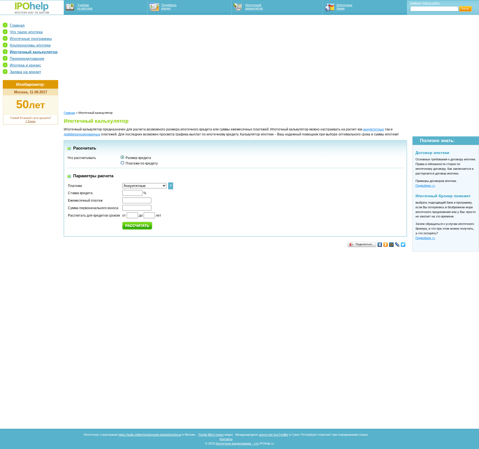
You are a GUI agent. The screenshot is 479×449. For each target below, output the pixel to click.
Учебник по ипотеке (85, 6)
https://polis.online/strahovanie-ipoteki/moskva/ (150, 434)
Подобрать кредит (169, 6)
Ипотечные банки (344, 6)
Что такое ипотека (26, 32)
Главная (415, 2)
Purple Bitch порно (211, 434)
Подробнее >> (425, 185)
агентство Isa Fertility (273, 434)
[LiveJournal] (397, 244)
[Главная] (32, 12)
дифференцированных (82, 134)
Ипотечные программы (31, 38)
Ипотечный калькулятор (254, 6)
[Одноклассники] (386, 244)
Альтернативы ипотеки (30, 45)
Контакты (226, 439)
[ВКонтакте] (380, 244)
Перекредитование (27, 58)
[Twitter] (403, 244)
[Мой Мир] (391, 244)
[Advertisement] (30, 213)
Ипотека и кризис (25, 65)
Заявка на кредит (25, 72)
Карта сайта (431, 2)
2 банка (30, 121)
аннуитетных (373, 129)
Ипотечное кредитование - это (237, 443)
